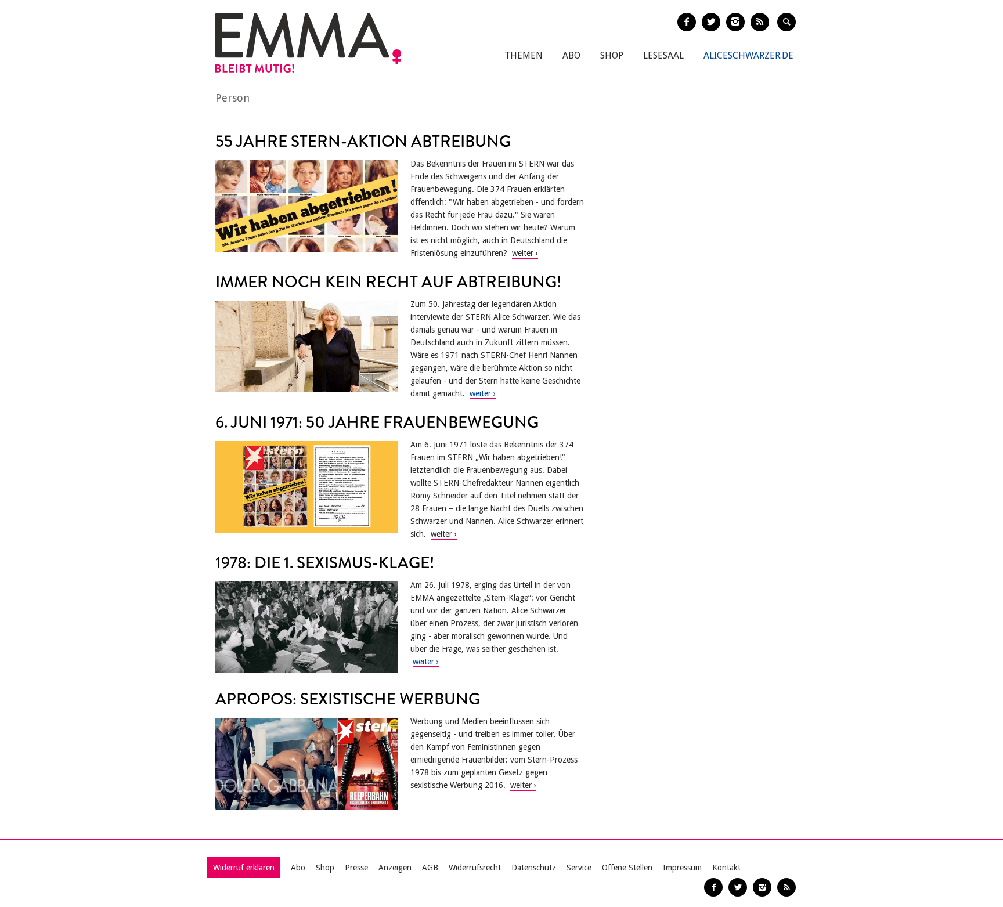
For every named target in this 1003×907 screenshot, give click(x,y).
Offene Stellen (627, 867)
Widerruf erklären (244, 867)
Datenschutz (533, 867)
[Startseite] (308, 43)
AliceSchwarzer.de (748, 55)
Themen (523, 55)
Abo (571, 55)
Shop (611, 55)
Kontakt (726, 867)
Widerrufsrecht (475, 867)
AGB (430, 867)
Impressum (682, 867)
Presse (356, 867)
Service (579, 867)
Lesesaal (663, 55)
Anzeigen (395, 867)
